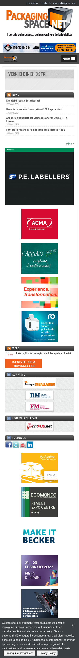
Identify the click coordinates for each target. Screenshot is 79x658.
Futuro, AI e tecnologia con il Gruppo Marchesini (43, 353)
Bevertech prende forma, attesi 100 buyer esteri (34, 100)
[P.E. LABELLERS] (39, 204)
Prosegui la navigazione (19, 653)
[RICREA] (39, 272)
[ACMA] (39, 238)
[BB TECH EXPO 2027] (39, 584)
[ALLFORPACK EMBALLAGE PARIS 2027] (58, 51)
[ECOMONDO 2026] (39, 516)
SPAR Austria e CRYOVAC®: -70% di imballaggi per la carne (39, 129)
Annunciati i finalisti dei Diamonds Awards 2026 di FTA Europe (36, 110)
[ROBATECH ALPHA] (39, 341)
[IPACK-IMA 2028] (21, 51)
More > (70, 143)
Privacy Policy (47, 653)
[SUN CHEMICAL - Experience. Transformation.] (39, 306)
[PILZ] (39, 482)
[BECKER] (39, 550)
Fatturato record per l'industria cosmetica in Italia (35, 121)
